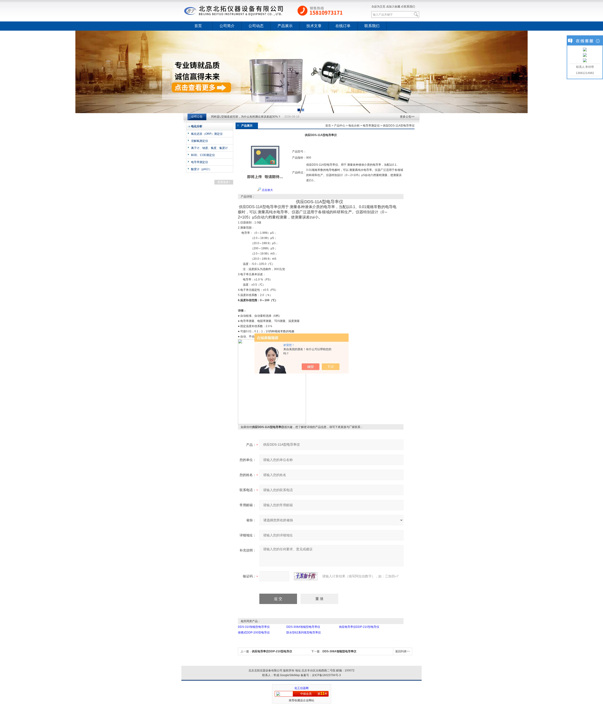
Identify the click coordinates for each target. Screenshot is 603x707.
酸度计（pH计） (201, 169)
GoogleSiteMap (290, 675)
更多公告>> (407, 116)
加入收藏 (394, 6)
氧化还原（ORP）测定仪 (207, 134)
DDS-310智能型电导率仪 (254, 627)
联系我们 (409, 6)
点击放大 (267, 190)
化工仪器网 (301, 688)
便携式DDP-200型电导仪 (254, 632)
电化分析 (354, 125)
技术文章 (314, 26)
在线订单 (342, 26)
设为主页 (379, 6)
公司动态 (256, 26)
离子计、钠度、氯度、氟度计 (209, 148)
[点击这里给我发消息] (585, 50)
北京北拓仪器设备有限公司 (272, 11)
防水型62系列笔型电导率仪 (303, 632)
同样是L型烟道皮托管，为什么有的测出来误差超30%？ (246, 116)
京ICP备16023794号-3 (326, 675)
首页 (198, 26)
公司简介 (227, 26)
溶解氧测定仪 (199, 141)
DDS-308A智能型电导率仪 (303, 627)
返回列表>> (402, 651)
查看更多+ (223, 182)
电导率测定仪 (199, 162)
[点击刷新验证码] (306, 576)
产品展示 (285, 26)
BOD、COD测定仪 (203, 155)
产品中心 (339, 125)
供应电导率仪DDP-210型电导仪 (359, 627)
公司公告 (197, 116)
